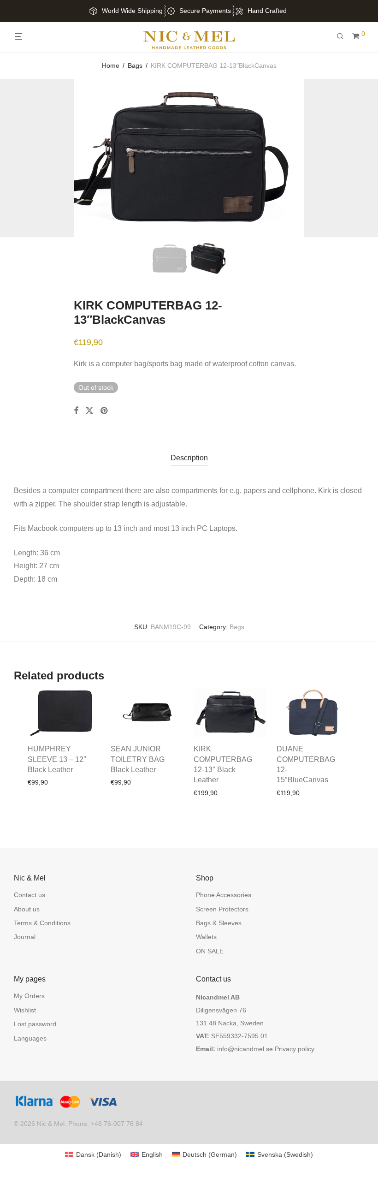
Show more (77, 782)
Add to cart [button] (41, 782)
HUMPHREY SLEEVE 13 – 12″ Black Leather (57, 759)
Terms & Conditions (42, 923)
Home (110, 65)
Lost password (35, 1024)
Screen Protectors (222, 909)
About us (27, 909)
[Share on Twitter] (89, 411)
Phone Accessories (223, 894)
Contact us (29, 894)
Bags (135, 65)
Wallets (206, 936)
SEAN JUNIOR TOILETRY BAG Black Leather (138, 759)
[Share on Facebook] (76, 411)
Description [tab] (189, 458)
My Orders (29, 996)
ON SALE (210, 951)
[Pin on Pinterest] (104, 411)
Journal (24, 936)
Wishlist (25, 1010)
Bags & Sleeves (219, 923)
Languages (30, 1038)
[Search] (343, 36)
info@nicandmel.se (245, 1049)
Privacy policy (294, 1049)
